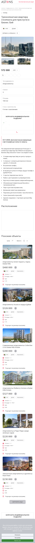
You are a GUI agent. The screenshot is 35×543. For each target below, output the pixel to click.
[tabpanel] (17, 252)
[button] (3, 75)
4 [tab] (20, 257)
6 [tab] (22, 299)
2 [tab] (17, 257)
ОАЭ (16, 8)
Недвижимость (10, 8)
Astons (3, 8)
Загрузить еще (17, 502)
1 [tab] (14, 257)
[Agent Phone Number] (17, 132)
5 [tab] (21, 257)
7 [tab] (23, 340)
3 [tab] (18, 257)
